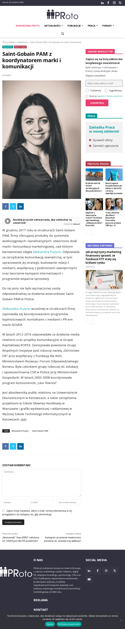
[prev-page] (88, 233)
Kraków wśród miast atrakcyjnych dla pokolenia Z (94, 187)
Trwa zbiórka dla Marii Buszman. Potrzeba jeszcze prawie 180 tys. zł (113, 219)
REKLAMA (41, 600)
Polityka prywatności (69, 624)
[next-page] (93, 233)
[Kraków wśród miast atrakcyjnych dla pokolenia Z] (94, 174)
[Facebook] (108, 3)
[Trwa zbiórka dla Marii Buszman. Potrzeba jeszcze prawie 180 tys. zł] (114, 204)
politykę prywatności (114, 96)
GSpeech (76, 224)
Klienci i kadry (20, 47)
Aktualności (23, 42)
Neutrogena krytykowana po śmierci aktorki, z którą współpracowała (113, 188)
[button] (62, 33)
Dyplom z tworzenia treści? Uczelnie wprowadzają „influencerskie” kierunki (94, 219)
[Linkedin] (20, 206)
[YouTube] (89, 579)
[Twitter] (120, 3)
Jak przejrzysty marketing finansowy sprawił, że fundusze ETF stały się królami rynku (103, 257)
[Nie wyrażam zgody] (121, 620)
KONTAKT (41, 610)
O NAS (38, 560)
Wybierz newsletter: (96, 75)
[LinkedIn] (102, 3)
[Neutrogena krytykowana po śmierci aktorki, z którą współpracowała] (114, 174)
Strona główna (8, 42)
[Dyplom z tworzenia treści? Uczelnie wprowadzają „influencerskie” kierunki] (94, 204)
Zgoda (50, 624)
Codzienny (95, 90)
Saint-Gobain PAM (40, 431)
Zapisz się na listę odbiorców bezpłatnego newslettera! (104, 61)
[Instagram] (114, 3)
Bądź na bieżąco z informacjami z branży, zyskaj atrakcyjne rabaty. (102, 69)
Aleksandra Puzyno (47, 252)
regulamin (101, 96)
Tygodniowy (115, 90)
